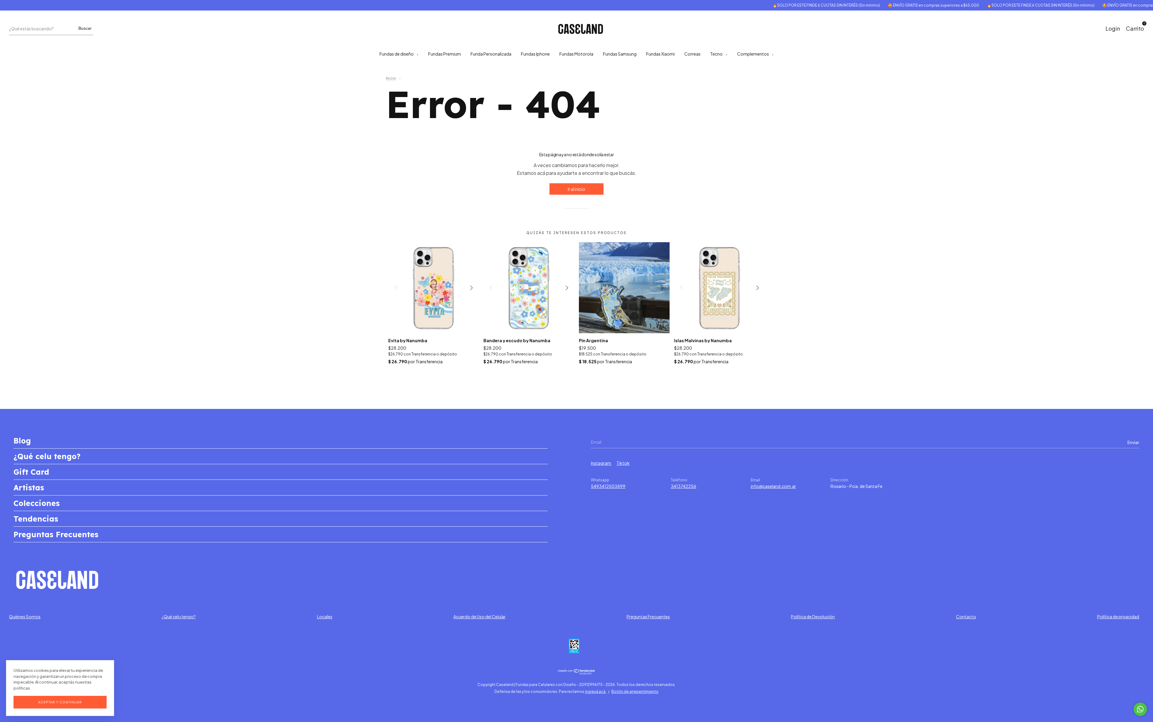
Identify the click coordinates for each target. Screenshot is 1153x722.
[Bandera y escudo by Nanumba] (528, 287)
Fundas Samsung (620, 53)
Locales (324, 616)
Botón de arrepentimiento (634, 691)
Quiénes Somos (25, 616)
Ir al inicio (576, 189)
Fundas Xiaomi (660, 53)
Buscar (85, 28)
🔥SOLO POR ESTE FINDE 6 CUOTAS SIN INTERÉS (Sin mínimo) (803, 5)
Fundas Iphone (535, 53)
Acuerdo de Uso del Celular (479, 616)
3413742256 (683, 486)
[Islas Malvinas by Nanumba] (719, 287)
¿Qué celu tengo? (47, 456)
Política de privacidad (1118, 616)
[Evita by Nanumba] (433, 287)
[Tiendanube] (576, 672)
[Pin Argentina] (624, 287)
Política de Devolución (813, 616)
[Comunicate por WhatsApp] (1140, 709)
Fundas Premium (444, 53)
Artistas (29, 487)
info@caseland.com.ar (773, 486)
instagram (601, 463)
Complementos (753, 53)
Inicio (391, 78)
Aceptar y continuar (60, 702)
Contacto (966, 616)
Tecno (716, 53)
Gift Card (31, 472)
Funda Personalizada (491, 53)
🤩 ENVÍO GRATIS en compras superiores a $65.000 (910, 5)
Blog (22, 440)
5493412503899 (608, 486)
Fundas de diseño (397, 53)
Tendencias (36, 518)
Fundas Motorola (576, 53)
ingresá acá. (595, 691)
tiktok (623, 463)
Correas (692, 53)
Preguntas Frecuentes (56, 534)
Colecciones (37, 503)
